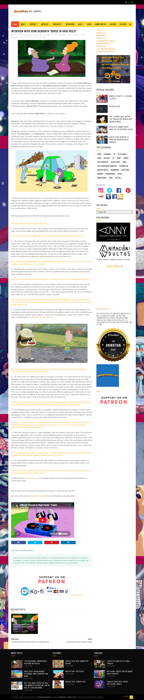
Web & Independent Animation (107, 166)
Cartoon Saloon (103, 170)
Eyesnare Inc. (63, 697)
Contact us (100, 32)
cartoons (70, 35)
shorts (35, 37)
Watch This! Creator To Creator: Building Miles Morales (119, 139)
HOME (126, 696)
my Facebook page (31, 478)
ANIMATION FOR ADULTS (44, 697)
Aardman (100, 174)
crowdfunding (110, 174)
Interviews (70, 24)
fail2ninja (77, 35)
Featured (84, 35)
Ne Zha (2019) (114, 106)
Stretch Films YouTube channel (40, 317)
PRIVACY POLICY (72, 697)
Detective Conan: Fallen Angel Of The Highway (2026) (121, 128)
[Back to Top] (131, 697)
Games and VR (100, 24)
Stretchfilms (42, 37)
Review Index (101, 35)
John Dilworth (23, 37)
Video (89, 24)
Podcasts (57, 24)
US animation (123, 166)
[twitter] (132, 2)
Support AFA (101, 46)
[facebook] (129, 2)
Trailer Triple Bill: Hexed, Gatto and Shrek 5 (117, 682)
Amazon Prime (102, 178)
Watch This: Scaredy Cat (75, 681)
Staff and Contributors (105, 49)
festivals (107, 158)
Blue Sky (118, 178)
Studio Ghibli (115, 162)
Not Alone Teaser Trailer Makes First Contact (120, 672)
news (30, 37)
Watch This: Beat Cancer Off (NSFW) (77, 662)
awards (126, 158)
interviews (14, 37)
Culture (113, 24)
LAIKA (110, 178)
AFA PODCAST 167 (102, 309)
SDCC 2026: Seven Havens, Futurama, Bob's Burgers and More (36, 673)
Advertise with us (103, 43)
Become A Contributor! (105, 51)
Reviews (33, 24)
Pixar (124, 162)
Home (15, 24)
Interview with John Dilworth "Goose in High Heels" (23, 626)
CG (114, 154)
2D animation (46, 35)
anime (99, 154)
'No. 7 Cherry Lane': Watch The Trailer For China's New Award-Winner (120, 119)
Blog (80, 24)
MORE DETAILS (77, 595)
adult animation (103, 162)
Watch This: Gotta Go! (74, 671)
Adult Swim (125, 170)
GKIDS (99, 158)
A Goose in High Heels (59, 35)
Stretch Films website (37, 496)
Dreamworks (115, 170)
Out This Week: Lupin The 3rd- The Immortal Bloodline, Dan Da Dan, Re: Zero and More (37, 685)
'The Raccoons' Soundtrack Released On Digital (35, 662)
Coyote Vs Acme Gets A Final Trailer (118, 662)
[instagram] (126, 2)
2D (113, 158)
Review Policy (101, 38)
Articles (44, 24)
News (23, 24)
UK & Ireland (122, 154)
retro (120, 174)
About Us (100, 30)
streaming (107, 154)
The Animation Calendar (105, 41)
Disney (119, 158)
